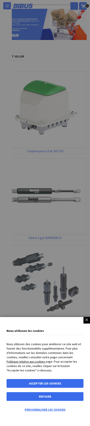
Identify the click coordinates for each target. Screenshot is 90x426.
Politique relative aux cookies (26, 362)
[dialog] (45, 213)
